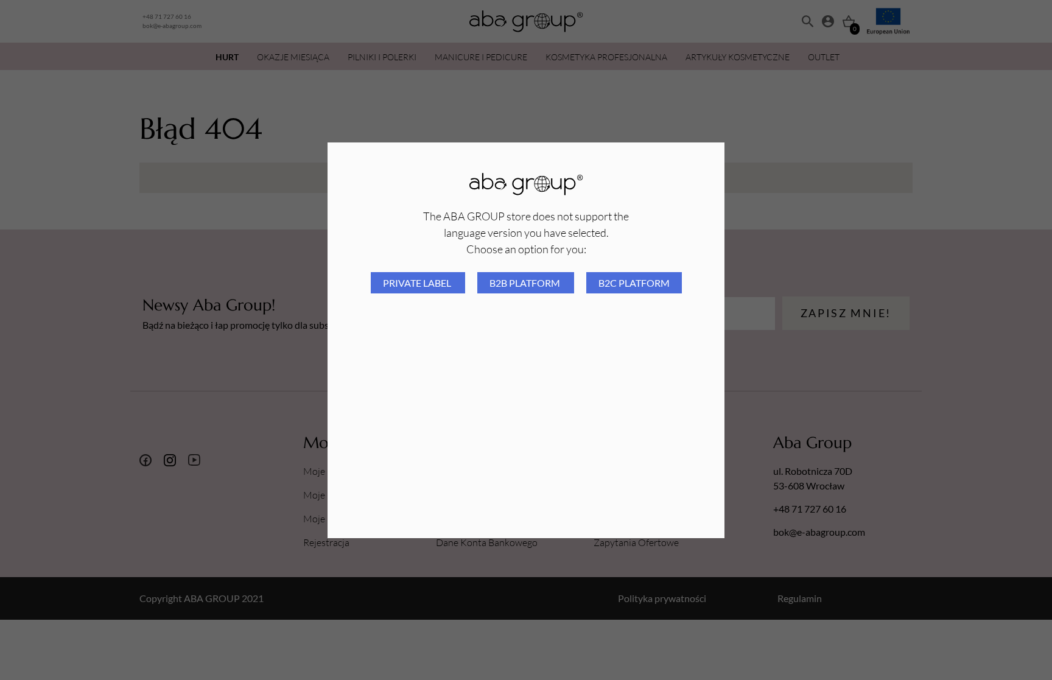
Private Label (418, 283)
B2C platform (634, 283)
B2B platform (525, 283)
